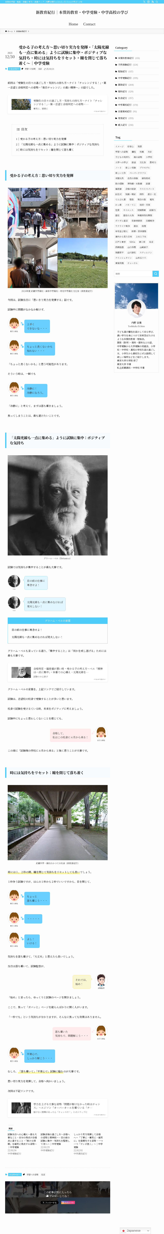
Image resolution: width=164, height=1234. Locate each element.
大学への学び (121, 162)
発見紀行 (126, 118)
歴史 (117, 215)
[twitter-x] (144, 2)
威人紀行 (125, 124)
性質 (117, 210)
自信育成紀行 (14, 68)
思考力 (153, 162)
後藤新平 (119, 252)
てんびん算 (120, 199)
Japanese (133, 1230)
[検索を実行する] (155, 274)
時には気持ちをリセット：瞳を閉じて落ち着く (47, 149)
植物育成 (146, 178)
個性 (134, 151)
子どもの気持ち (122, 157)
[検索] (157, 2)
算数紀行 (126, 84)
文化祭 (143, 162)
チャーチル (132, 263)
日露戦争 (150, 220)
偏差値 (118, 188)
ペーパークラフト (138, 172)
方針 (150, 151)
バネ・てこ (130, 204)
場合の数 (142, 199)
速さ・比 (152, 194)
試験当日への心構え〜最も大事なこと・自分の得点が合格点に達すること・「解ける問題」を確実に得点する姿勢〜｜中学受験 (22, 1141)
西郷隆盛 (119, 247)
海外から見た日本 (123, 236)
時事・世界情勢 (139, 231)
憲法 (136, 225)
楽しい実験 (130, 167)
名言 (40, 68)
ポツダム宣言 (121, 220)
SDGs (132, 241)
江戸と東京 (120, 241)
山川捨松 (131, 252)
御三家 (142, 241)
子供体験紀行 (128, 64)
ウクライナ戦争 (122, 225)
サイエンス (128, 210)
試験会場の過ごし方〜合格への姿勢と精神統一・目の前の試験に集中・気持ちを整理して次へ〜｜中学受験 (55, 1139)
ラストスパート (147, 188)
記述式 (118, 194)
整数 (132, 199)
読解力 (152, 210)
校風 (142, 151)
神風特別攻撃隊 (145, 215)
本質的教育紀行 (129, 58)
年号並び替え (121, 231)
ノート (118, 167)
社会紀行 (125, 98)
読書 (148, 183)
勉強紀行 (125, 71)
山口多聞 (131, 247)
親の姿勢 (138, 157)
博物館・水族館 (134, 183)
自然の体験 (132, 178)
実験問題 (141, 210)
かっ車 (118, 204)
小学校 (149, 157)
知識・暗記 (130, 194)
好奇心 (130, 146)
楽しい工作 (120, 172)
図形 (142, 194)
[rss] (153, 2)
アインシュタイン (123, 257)
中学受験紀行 (128, 78)
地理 (144, 225)
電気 (152, 199)
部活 (134, 162)
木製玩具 (119, 178)
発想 (140, 146)
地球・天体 (145, 204)
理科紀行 (125, 91)
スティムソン (146, 252)
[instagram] (148, 2)
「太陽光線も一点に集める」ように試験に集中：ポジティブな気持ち (59, 144)
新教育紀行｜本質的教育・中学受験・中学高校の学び (82, 12)
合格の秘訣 (130, 188)
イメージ (119, 146)
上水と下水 (141, 236)
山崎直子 (144, 247)
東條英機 (119, 263)
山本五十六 (141, 257)
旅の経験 (119, 183)
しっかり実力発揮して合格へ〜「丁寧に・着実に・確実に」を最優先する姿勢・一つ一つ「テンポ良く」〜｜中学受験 (88, 1141)
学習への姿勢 (30, 68)
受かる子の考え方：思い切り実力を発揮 (43, 139)
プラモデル (145, 167)
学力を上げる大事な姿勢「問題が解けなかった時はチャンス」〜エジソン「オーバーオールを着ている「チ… (66, 1106)
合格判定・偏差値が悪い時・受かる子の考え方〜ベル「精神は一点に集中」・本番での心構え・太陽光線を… (68, 670)
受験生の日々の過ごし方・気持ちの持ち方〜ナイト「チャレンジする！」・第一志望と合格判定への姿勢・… (67, 102)
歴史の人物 (128, 215)
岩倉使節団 (137, 220)
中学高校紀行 (128, 104)
